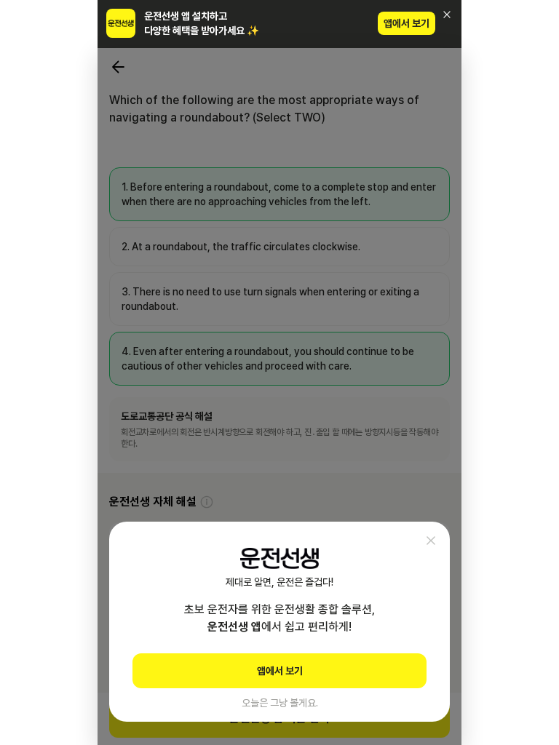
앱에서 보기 (406, 23)
